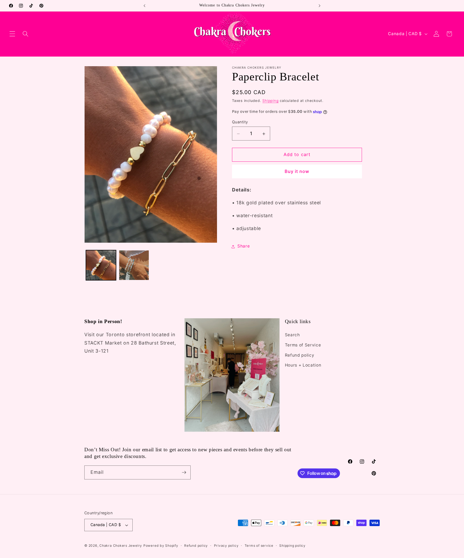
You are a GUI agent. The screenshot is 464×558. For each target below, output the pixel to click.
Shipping (270, 101)
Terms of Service (303, 345)
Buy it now (297, 171)
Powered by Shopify (160, 546)
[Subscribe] (183, 472)
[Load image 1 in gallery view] (101, 265)
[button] (12, 33)
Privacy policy (226, 546)
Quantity (240, 122)
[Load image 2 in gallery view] (134, 265)
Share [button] (243, 246)
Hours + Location (303, 365)
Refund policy (299, 355)
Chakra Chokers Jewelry (120, 546)
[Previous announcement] (144, 5)
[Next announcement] (319, 5)
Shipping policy (292, 546)
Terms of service (259, 546)
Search (292, 334)
